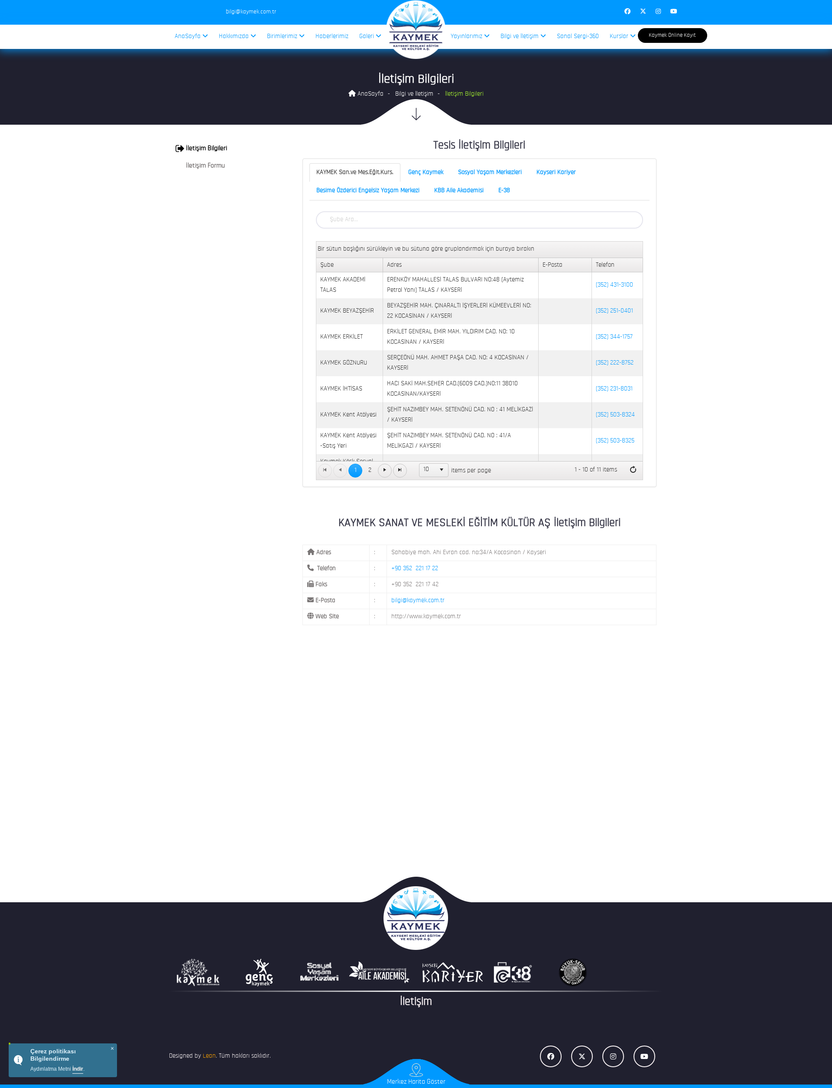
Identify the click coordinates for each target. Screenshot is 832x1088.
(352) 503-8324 (615, 415)
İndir (77, 1069)
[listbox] (433, 470)
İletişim (416, 1002)
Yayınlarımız (467, 36)
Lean (209, 1056)
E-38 (504, 190)
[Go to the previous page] (340, 471)
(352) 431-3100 (614, 285)
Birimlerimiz (283, 36)
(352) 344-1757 (614, 337)
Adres (394, 265)
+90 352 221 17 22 (414, 568)
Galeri (367, 36)
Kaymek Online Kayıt (672, 35)
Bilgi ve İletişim (520, 36)
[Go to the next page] (385, 471)
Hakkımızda (234, 36)
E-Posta (552, 265)
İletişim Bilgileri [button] (205, 148)
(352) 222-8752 (615, 363)
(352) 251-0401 (614, 311)
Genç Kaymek (425, 172)
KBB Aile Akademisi (459, 190)
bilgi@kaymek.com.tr (418, 600)
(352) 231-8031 (614, 389)
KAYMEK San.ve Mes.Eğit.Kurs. (354, 172)
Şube (327, 265)
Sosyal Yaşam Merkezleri (490, 172)
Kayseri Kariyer (556, 172)
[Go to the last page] (400, 471)
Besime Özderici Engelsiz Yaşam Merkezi (367, 190)
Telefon (605, 265)
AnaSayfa (188, 36)
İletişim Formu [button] (204, 165)
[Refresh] (633, 470)
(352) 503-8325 (615, 441)
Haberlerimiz (331, 36)
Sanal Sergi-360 (578, 36)
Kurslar (620, 36)
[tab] (226, 148)
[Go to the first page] (325, 471)
